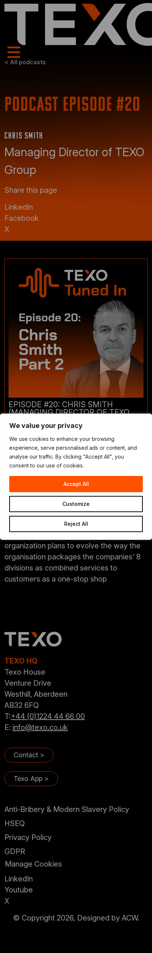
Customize (76, 504)
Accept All (76, 484)
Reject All (76, 524)
